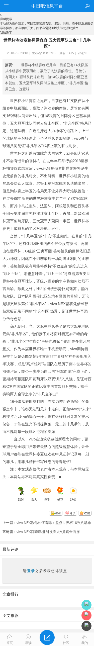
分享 (72, 513)
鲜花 (60, 499)
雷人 (34, 499)
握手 (47, 499)
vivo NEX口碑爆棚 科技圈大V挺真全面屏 (48, 532)
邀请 (58, 513)
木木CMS (49, 53)
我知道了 (6, 32)
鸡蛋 (73, 499)
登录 (31, 571)
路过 (21, 499)
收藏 (87, 513)
